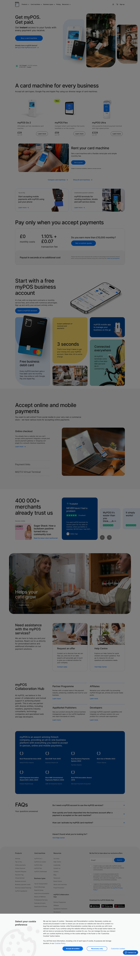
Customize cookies (118, 949)
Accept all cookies (73, 949)
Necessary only (97, 949)
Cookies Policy (60, 943)
